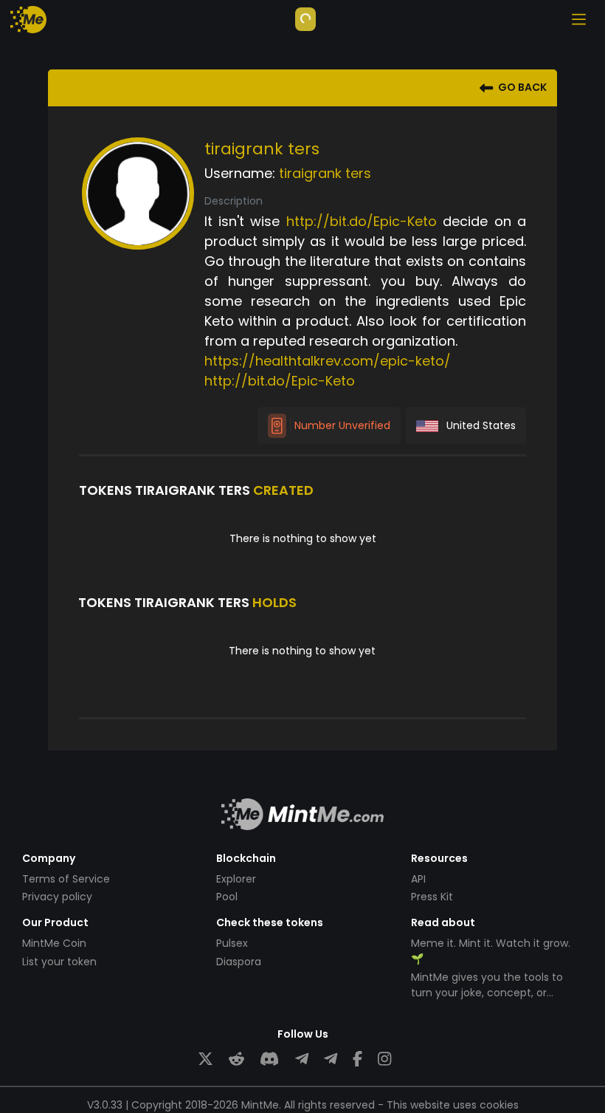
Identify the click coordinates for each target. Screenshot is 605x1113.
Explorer (236, 878)
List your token (59, 961)
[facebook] (357, 1058)
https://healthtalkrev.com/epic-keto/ (327, 361)
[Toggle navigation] (578, 19)
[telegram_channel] (330, 1058)
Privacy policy (57, 896)
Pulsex (232, 943)
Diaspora (238, 961)
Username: (239, 173)
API (418, 878)
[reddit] (236, 1058)
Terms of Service (66, 878)
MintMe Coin (54, 943)
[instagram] (384, 1058)
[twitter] (205, 1058)
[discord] (269, 1058)
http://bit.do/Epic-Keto (361, 221)
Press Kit (432, 896)
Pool (227, 896)
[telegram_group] (301, 1058)
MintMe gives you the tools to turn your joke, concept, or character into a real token (487, 993)
